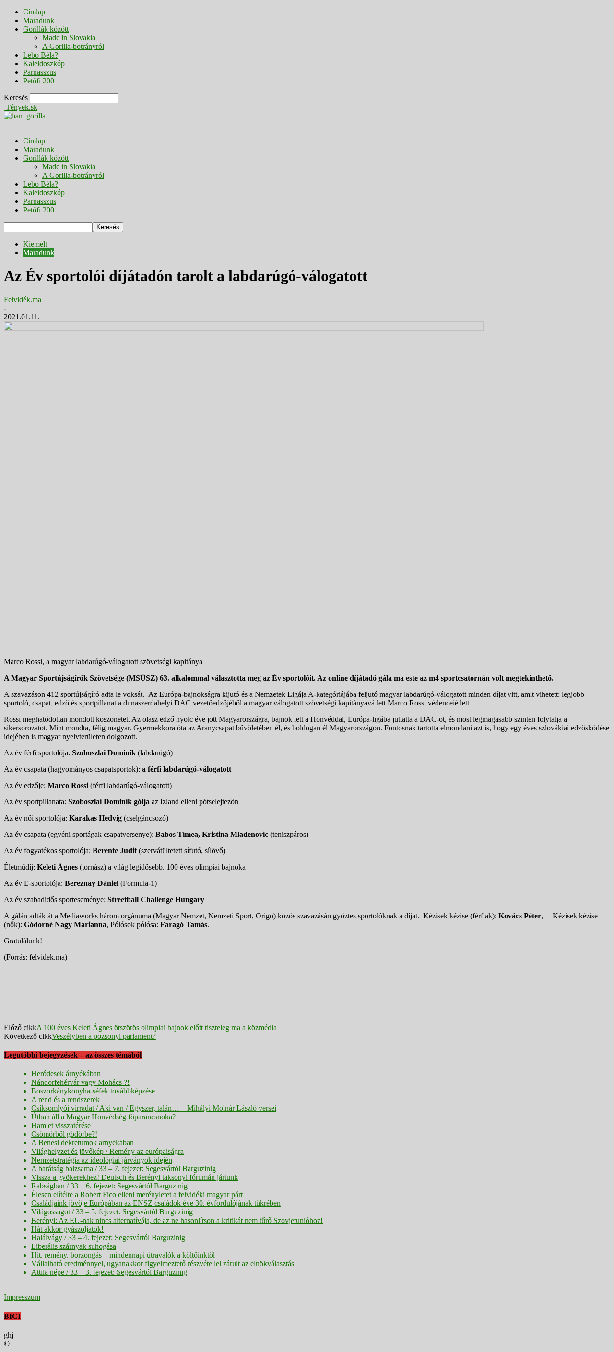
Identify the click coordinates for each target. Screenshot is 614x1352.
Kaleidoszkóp (44, 63)
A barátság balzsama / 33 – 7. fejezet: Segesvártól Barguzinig (123, 1168)
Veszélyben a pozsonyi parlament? (104, 1036)
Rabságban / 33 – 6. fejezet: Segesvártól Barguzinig (109, 1186)
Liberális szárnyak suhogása (73, 1246)
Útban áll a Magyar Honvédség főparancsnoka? (103, 1117)
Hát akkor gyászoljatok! (67, 1229)
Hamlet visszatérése (61, 1125)
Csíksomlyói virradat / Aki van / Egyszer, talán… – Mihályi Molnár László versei (153, 1108)
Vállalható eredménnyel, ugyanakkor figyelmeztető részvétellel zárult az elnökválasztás (162, 1263)
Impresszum (22, 1297)
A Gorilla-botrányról (73, 46)
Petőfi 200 (38, 81)
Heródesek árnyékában (66, 1074)
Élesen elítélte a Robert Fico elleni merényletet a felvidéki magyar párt (137, 1194)
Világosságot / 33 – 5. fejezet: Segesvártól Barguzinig (112, 1212)
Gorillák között (46, 29)
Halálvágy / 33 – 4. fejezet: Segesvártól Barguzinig (108, 1238)
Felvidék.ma (22, 299)
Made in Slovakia (68, 38)
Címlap (34, 12)
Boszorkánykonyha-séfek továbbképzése (93, 1091)
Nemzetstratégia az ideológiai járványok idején (101, 1160)
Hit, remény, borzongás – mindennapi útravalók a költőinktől (123, 1255)
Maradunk (38, 20)
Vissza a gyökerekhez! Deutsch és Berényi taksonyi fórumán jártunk (134, 1177)
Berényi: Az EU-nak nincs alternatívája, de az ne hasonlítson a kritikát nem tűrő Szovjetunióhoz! (177, 1220)
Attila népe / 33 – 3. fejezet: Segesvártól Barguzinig (109, 1272)
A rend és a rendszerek (65, 1099)
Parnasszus (39, 72)
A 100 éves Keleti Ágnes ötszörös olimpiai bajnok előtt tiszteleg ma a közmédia (156, 1027)
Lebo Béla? (40, 55)
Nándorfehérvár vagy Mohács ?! (80, 1082)
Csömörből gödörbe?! (64, 1134)
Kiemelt (35, 244)
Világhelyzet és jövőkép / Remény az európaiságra (107, 1151)
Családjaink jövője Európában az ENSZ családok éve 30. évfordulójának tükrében (156, 1203)
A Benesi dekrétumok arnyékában (82, 1143)
